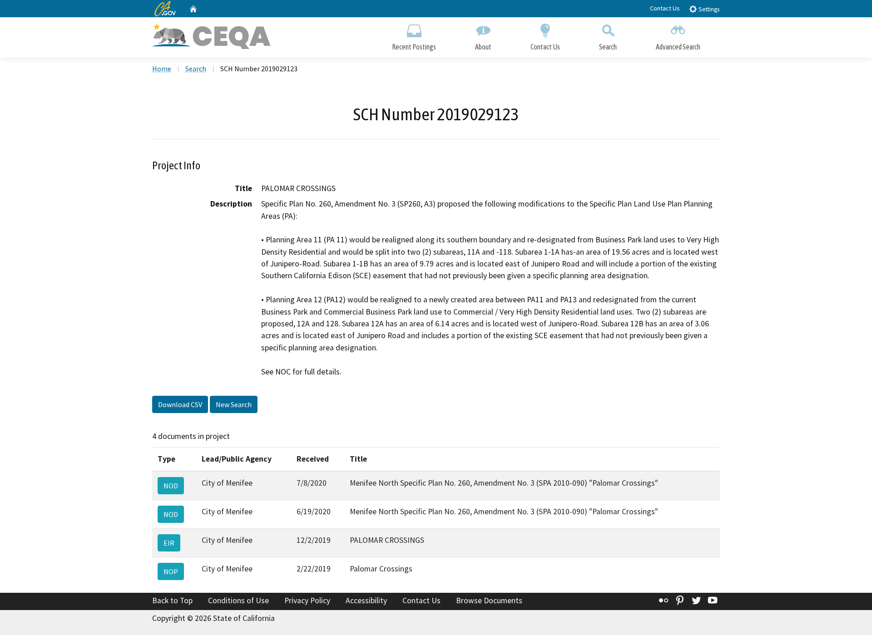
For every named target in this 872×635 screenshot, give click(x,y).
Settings (708, 9)
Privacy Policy (307, 600)
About (483, 47)
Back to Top (172, 600)
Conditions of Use (238, 600)
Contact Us (665, 8)
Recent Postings (414, 47)
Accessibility (366, 600)
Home (161, 68)
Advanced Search (678, 47)
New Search (234, 404)
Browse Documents (489, 600)
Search (608, 47)
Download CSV (180, 404)
